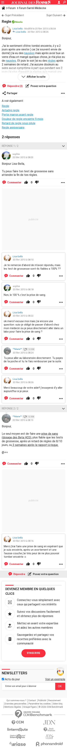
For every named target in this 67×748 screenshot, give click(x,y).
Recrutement (54, 700)
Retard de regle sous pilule (18, 123)
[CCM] (18, 722)
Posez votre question (43, 86)
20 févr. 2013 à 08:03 (23, 157)
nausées (29, 53)
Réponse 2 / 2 (10, 408)
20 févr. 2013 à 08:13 (23, 420)
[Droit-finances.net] (49, 729)
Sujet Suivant (54, 15)
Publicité (42, 700)
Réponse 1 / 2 (10, 145)
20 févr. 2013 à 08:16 (23, 541)
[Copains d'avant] (18, 736)
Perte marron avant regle (17, 114)
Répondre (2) (15, 86)
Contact (32, 700)
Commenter (14, 182)
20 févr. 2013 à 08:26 (38, 31)
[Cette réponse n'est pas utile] (36, 182)
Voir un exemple (55, 679)
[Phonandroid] (49, 744)
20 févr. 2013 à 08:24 (23, 352)
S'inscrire (33, 653)
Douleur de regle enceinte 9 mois (22, 119)
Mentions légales (12, 707)
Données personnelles (15, 703)
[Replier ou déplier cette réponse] (63, 146)
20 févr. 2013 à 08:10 (23, 259)
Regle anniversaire (13, 127)
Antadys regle (10, 110)
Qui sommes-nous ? (16, 700)
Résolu (19, 22)
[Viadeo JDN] (49, 737)
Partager (12, 93)
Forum (12, 8)
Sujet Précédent (14, 15)
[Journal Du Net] (49, 722)
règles (52, 60)
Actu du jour (12, 679)
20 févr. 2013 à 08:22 (23, 315)
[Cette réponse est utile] (26, 182)
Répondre (19, 574)
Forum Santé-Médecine (32, 8)
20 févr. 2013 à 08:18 (23, 289)
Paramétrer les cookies (40, 703)
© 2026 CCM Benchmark (51, 707)
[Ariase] (18, 744)
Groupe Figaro (30, 707)
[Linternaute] (18, 729)
